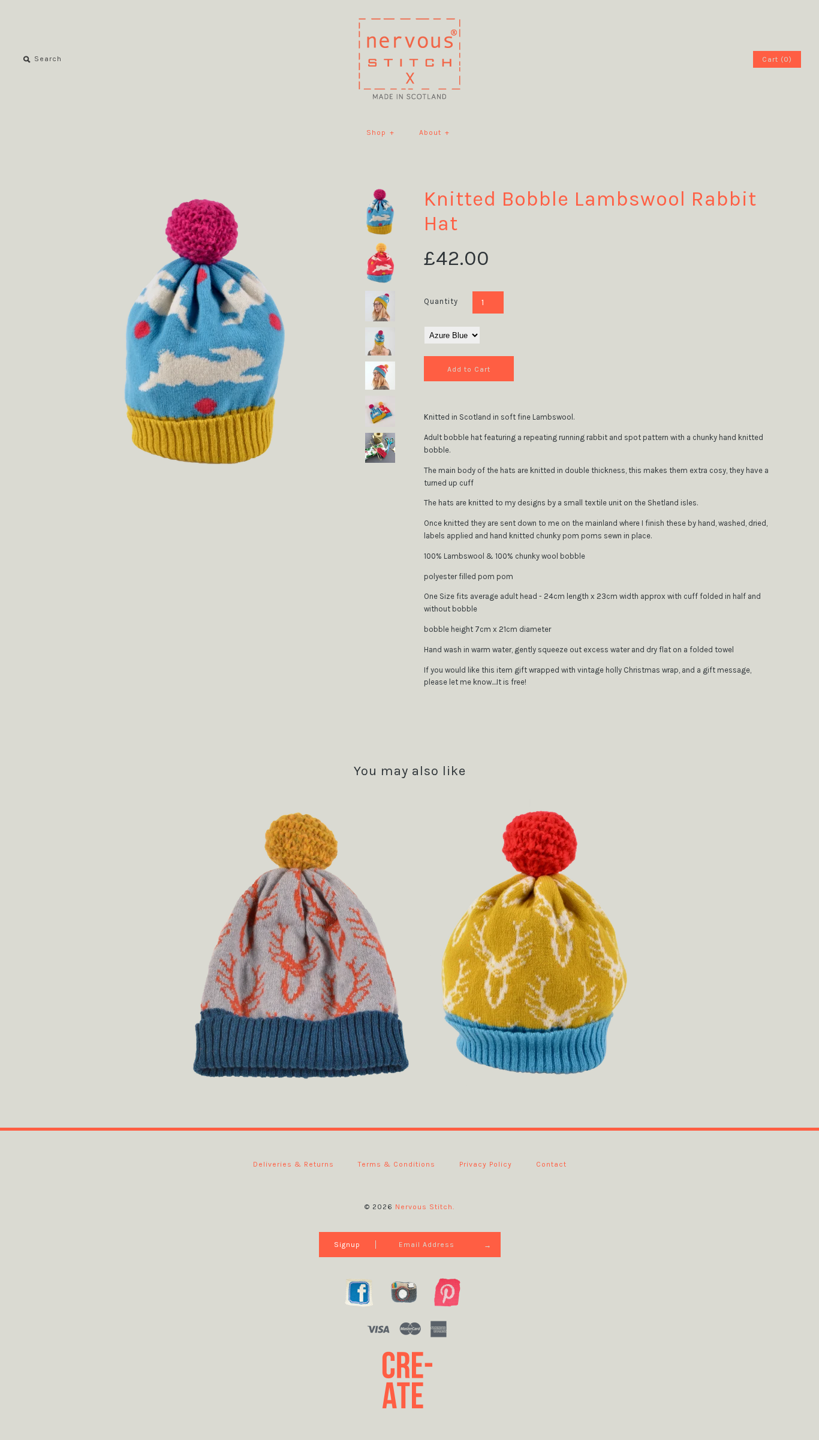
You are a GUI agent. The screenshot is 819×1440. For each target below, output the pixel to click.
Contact (551, 1164)
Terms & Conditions (396, 1164)
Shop (380, 132)
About (434, 132)
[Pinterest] (454, 1292)
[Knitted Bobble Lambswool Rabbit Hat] (204, 192)
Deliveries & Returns (293, 1164)
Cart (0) (777, 59)
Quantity (441, 301)
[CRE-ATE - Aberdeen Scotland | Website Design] (409, 1379)
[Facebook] (365, 1292)
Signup (347, 1244)
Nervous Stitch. (424, 1207)
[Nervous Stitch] (409, 17)
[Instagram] (409, 1292)
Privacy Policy (485, 1164)
